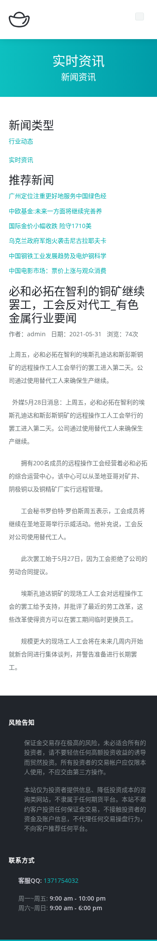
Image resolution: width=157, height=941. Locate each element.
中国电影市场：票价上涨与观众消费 (57, 270)
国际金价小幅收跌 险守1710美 (50, 226)
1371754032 (61, 880)
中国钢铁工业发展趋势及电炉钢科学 (57, 256)
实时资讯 (21, 160)
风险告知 (22, 722)
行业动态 (21, 141)
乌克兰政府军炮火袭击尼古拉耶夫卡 (57, 240)
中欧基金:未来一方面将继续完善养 (55, 211)
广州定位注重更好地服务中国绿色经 (57, 196)
